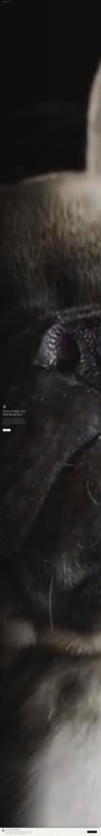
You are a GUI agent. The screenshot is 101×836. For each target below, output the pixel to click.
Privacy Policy (22, 833)
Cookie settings (83, 831)
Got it (92, 831)
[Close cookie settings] (99, 832)
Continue (6, 430)
